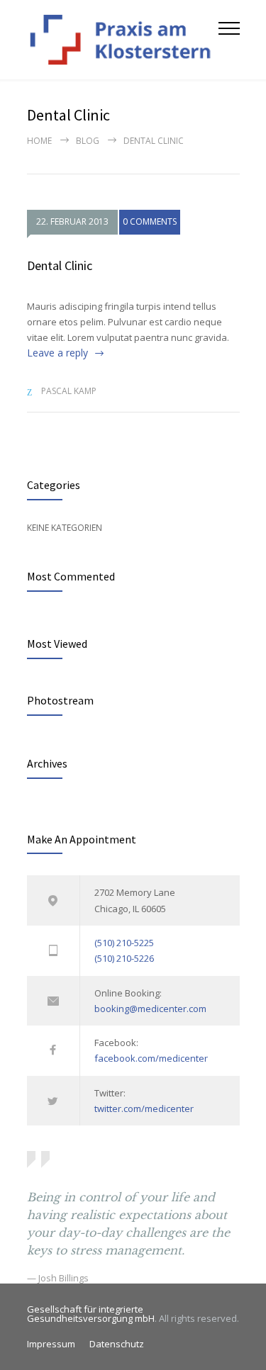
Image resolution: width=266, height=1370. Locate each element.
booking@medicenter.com (150, 1008)
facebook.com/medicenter (151, 1058)
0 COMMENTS (150, 221)
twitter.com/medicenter (144, 1108)
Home (39, 141)
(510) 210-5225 (124, 942)
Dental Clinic (59, 265)
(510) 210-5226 (124, 958)
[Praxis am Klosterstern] (122, 40)
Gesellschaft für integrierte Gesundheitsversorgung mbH (91, 1314)
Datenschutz (116, 1343)
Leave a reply (57, 352)
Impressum (51, 1343)
